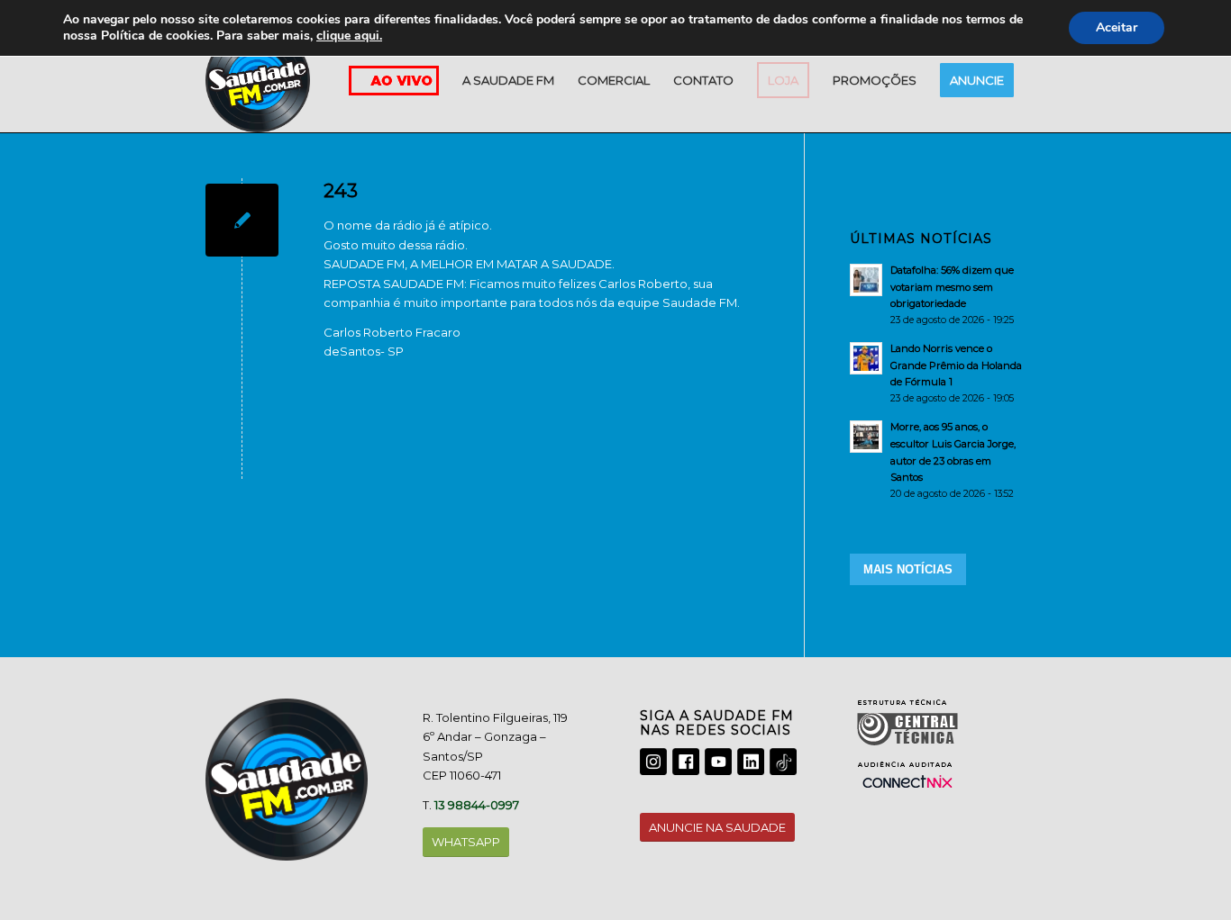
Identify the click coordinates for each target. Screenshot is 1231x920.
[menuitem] (508, 80)
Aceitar (1116, 27)
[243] (241, 220)
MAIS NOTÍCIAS (908, 569)
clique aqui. (349, 35)
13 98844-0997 (476, 805)
